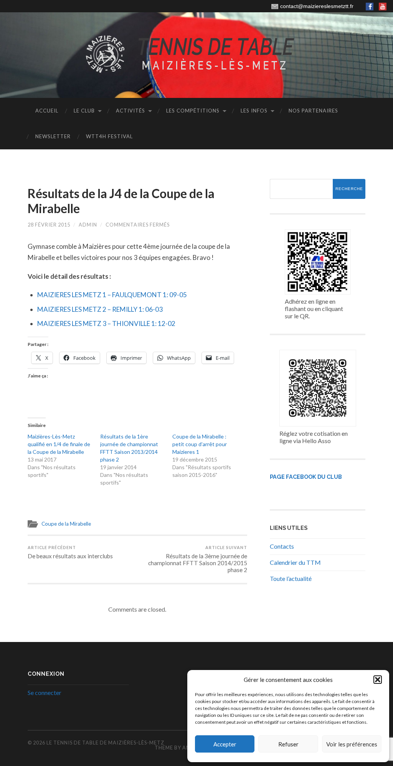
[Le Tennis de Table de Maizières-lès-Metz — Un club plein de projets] (196, 54)
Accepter (224, 744)
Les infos (254, 111)
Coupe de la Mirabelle (66, 524)
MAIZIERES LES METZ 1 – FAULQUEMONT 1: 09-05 (112, 295)
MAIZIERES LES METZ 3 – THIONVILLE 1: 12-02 (106, 323)
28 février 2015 (49, 225)
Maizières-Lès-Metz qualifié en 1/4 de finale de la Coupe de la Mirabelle (59, 444)
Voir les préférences (351, 744)
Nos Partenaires (313, 111)
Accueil (46, 111)
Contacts (282, 546)
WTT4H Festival (109, 136)
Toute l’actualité (291, 578)
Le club (84, 111)
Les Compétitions (193, 111)
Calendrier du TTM (295, 562)
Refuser (288, 744)
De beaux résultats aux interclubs (70, 552)
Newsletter (53, 136)
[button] (377, 679)
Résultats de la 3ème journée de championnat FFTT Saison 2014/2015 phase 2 (197, 559)
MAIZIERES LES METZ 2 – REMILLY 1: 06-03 (100, 309)
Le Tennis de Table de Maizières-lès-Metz (105, 743)
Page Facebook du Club (306, 476)
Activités (130, 111)
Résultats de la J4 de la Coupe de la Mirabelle (121, 200)
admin (88, 225)
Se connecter (44, 692)
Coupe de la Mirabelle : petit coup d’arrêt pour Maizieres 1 (199, 444)
